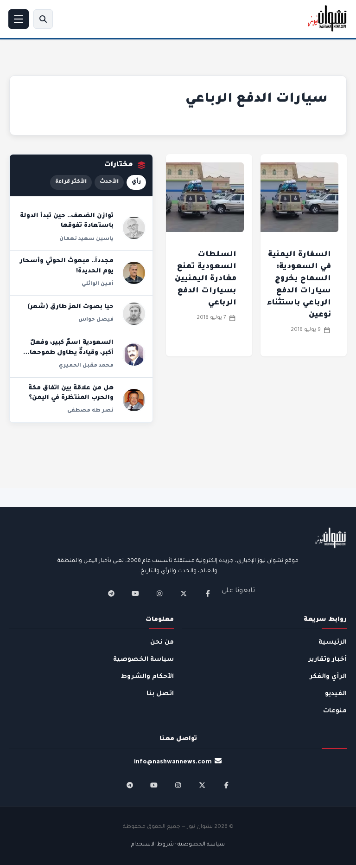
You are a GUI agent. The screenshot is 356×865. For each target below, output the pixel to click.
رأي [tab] (136, 182)
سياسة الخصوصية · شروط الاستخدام (178, 845)
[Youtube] (135, 593)
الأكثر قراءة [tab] (71, 182)
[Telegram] (111, 593)
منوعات (335, 711)
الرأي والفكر (328, 676)
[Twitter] (183, 593)
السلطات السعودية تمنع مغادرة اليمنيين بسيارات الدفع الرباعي (205, 279)
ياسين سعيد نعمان (86, 239)
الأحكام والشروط (147, 676)
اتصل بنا (160, 694)
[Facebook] (207, 593)
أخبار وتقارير (327, 659)
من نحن (162, 642)
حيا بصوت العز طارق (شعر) (70, 307)
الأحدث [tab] (109, 182)
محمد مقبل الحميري (86, 365)
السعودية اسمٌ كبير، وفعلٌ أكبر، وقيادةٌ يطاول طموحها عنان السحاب (72, 353)
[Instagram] (159, 593)
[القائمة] (18, 19)
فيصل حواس (96, 320)
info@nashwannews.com (173, 762)
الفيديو (336, 694)
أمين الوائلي (98, 284)
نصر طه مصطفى (90, 410)
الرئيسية (332, 642)
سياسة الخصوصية (143, 659)
